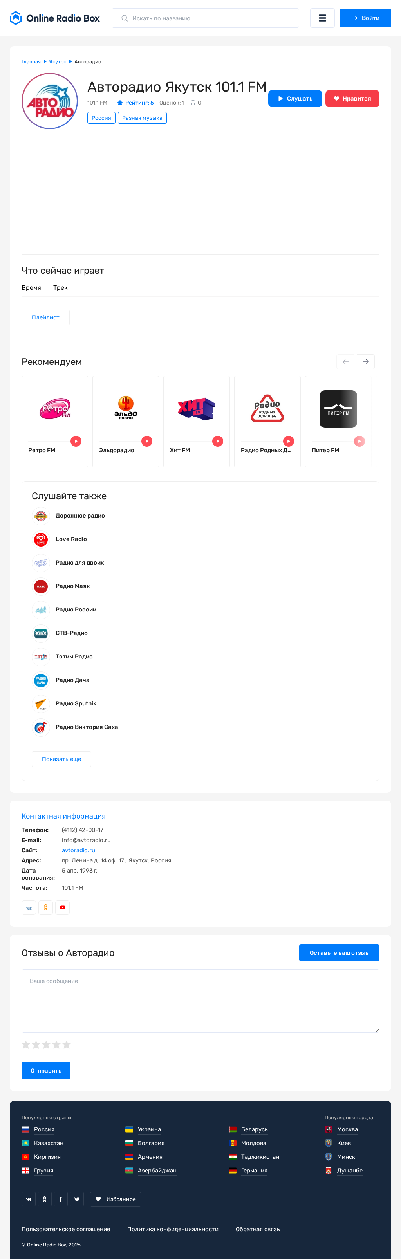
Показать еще (61, 759)
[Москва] (329, 1129)
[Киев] (329, 1143)
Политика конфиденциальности (173, 1229)
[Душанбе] (329, 1170)
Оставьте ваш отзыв (339, 952)
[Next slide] (366, 361)
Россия (101, 118)
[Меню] (322, 18)
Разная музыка (142, 118)
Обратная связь (258, 1229)
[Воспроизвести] (75, 441)
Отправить (46, 1070)
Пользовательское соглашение (66, 1229)
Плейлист (46, 317)
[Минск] (329, 1157)
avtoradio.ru (78, 850)
